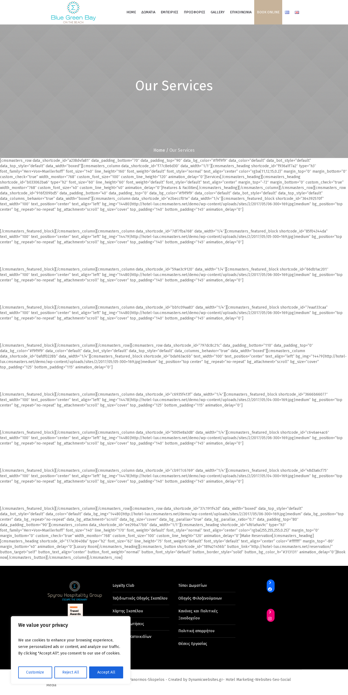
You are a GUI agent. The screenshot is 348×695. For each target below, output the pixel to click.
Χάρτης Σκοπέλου (128, 611)
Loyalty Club (123, 585)
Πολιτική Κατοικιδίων (132, 636)
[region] (70, 650)
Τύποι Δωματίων (192, 585)
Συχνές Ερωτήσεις (128, 624)
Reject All (70, 672)
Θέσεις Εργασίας (192, 643)
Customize (35, 672)
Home (159, 150)
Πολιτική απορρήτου (196, 631)
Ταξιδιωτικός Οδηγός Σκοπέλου (140, 598)
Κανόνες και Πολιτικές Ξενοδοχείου (198, 614)
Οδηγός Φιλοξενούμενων (200, 598)
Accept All (106, 672)
